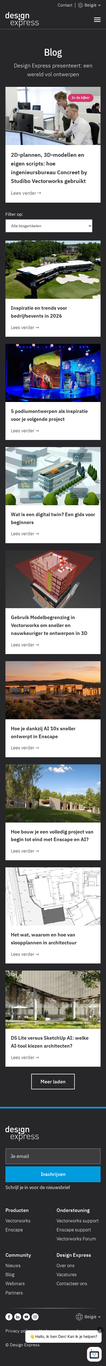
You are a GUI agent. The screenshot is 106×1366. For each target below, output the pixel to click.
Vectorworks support (78, 1221)
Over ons (65, 1265)
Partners (14, 1293)
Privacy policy (18, 1331)
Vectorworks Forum (76, 1239)
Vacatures (67, 1275)
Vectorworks (17, 1221)
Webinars (15, 1284)
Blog (9, 1275)
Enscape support (74, 1230)
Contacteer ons (72, 1284)
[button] (89, 5)
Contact (65, 5)
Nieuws (13, 1265)
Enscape (14, 1230)
